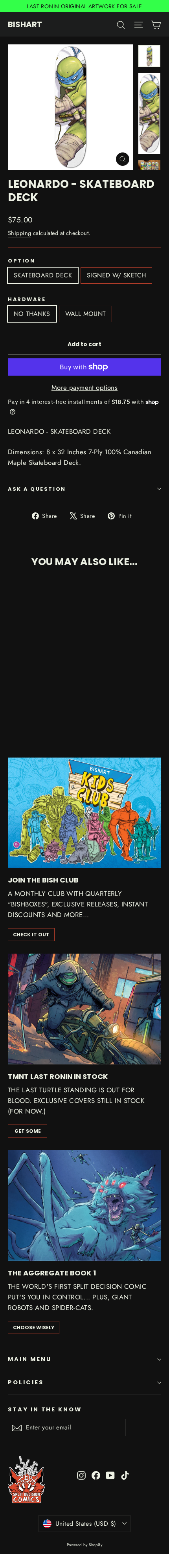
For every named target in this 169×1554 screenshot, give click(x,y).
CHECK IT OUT (31, 934)
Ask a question (37, 489)
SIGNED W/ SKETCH (116, 275)
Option (21, 261)
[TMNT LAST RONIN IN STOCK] (84, 1009)
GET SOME (28, 1131)
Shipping (19, 233)
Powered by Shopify (85, 1545)
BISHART (25, 24)
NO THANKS (32, 313)
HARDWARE (27, 299)
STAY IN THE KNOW (45, 1409)
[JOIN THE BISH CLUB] (84, 813)
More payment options (84, 387)
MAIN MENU (29, 1359)
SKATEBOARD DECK (43, 275)
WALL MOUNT (85, 313)
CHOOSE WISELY (33, 1327)
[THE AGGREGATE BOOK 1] (84, 1205)
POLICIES (26, 1382)
